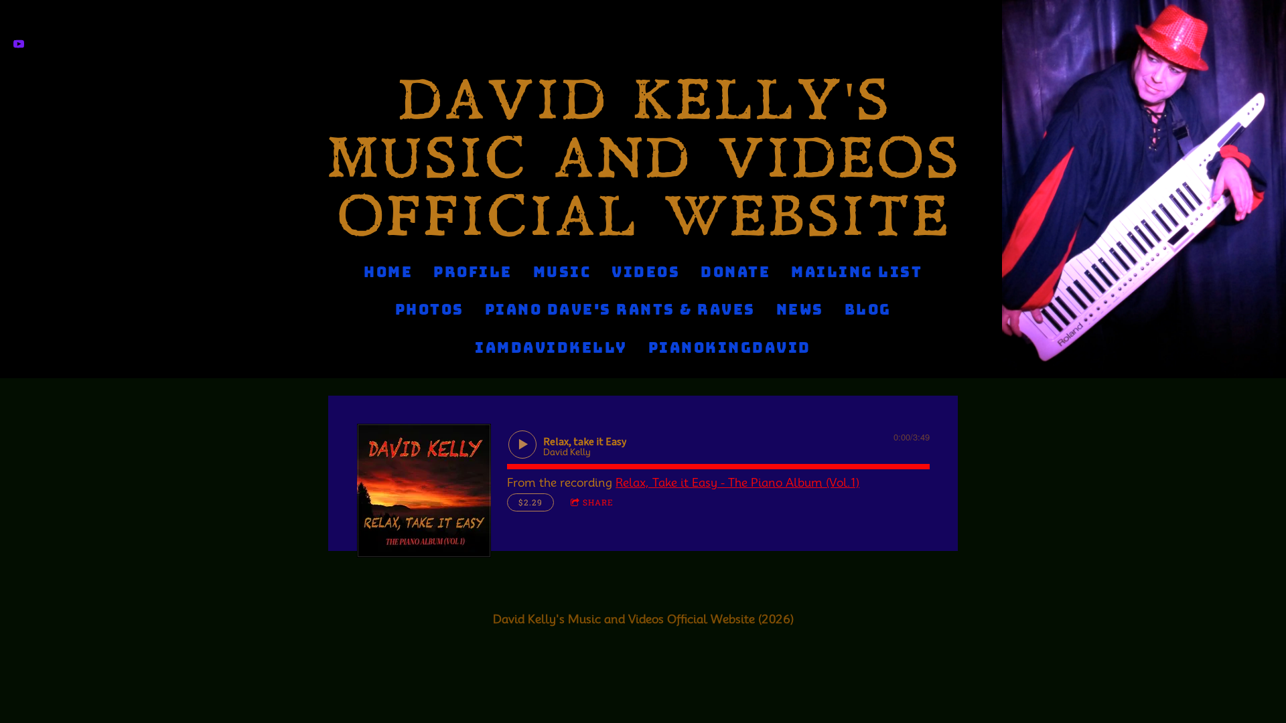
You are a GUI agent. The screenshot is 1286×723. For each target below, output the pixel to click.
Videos (646, 271)
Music (562, 271)
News (800, 310)
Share (598, 502)
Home (388, 271)
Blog (868, 310)
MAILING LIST (856, 271)
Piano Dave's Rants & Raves (620, 310)
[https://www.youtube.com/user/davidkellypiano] (18, 44)
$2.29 (530, 502)
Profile (472, 271)
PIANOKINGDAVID (729, 348)
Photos (429, 310)
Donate (735, 271)
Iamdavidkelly (551, 348)
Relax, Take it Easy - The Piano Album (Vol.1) (737, 482)
